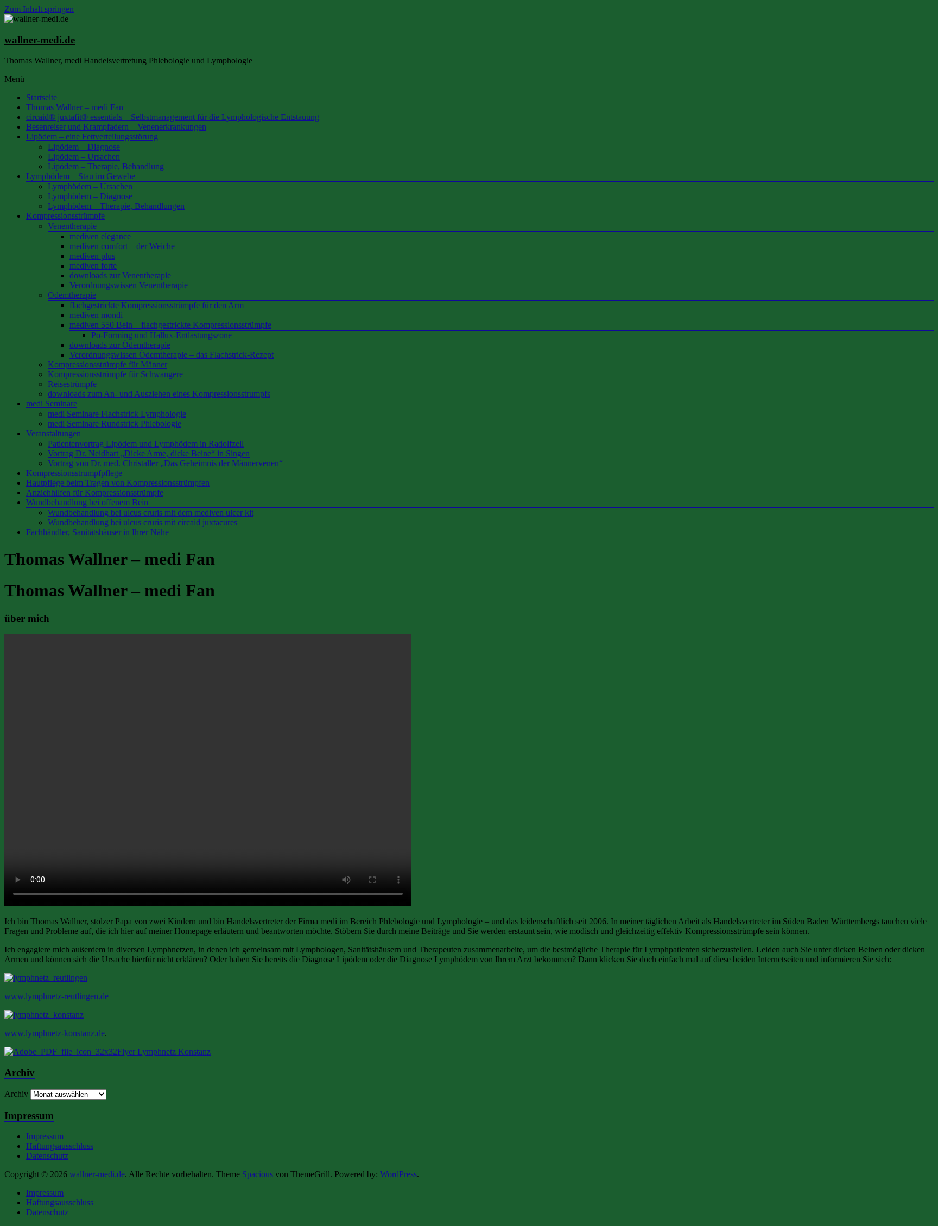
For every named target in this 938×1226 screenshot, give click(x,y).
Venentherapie (72, 226)
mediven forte (93, 265)
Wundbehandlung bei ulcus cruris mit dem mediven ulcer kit (150, 512)
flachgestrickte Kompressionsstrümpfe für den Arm (156, 305)
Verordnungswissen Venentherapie (128, 285)
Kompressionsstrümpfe (65, 215)
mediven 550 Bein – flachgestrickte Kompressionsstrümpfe (170, 324)
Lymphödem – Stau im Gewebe (80, 176)
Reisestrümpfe (72, 384)
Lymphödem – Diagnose (90, 196)
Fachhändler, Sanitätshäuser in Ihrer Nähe (97, 532)
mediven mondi (96, 315)
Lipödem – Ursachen (84, 156)
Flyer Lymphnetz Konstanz (164, 1051)
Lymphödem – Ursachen (90, 186)
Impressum (45, 1136)
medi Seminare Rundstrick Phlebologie (114, 423)
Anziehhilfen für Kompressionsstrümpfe (94, 492)
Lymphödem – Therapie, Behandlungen (116, 206)
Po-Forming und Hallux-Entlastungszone (161, 335)
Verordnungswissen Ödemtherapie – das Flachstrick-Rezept (171, 354)
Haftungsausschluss (59, 1146)
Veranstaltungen (53, 433)
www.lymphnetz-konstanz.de (54, 1033)
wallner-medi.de (39, 40)
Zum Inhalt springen (39, 9)
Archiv (16, 1093)
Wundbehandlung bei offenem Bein (87, 502)
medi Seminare (51, 403)
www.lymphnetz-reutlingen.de (56, 996)
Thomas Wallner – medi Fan (74, 107)
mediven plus (92, 256)
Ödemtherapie (72, 295)
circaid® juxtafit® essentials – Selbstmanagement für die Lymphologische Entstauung (172, 117)
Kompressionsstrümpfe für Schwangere (115, 374)
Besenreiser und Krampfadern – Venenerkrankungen (116, 126)
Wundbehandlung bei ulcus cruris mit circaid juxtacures (142, 522)
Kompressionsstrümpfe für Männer (107, 364)
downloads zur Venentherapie (120, 275)
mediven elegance (100, 236)
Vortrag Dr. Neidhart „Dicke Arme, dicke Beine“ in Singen (149, 453)
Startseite (41, 97)
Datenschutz (47, 1155)
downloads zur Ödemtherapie (119, 345)
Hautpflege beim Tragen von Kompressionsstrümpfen (118, 482)
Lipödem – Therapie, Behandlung (106, 166)
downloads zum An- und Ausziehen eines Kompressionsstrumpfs (159, 393)
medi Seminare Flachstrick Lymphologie (117, 413)
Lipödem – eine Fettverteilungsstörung (92, 136)
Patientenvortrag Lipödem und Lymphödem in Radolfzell (146, 443)
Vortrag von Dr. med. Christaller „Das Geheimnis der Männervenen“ (165, 463)
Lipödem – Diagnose (84, 146)
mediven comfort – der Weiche (122, 246)
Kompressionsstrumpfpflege (74, 473)
